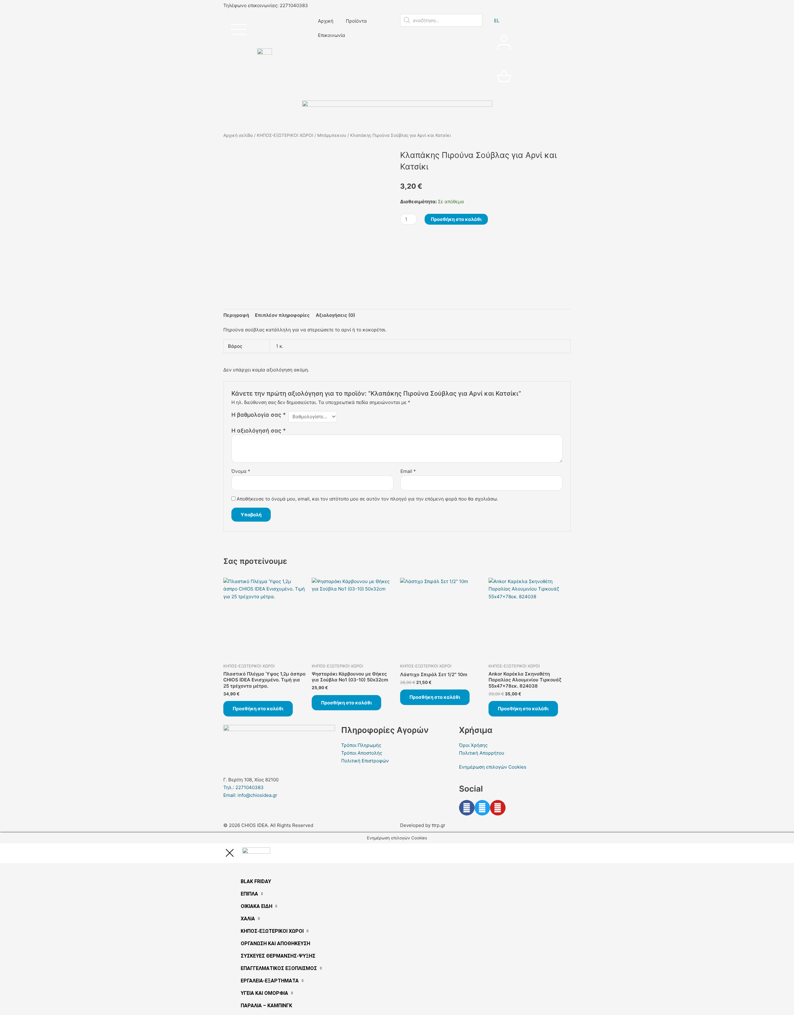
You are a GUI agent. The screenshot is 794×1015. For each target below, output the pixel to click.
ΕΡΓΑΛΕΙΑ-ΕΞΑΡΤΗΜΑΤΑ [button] (270, 981)
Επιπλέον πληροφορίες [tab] (282, 315)
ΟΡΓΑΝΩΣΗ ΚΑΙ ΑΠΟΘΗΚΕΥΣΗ (275, 943)
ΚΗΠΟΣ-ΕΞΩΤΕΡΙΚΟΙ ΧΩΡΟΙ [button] (272, 931)
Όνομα (240, 471)
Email (408, 471)
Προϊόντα (356, 21)
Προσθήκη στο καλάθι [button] (258, 709)
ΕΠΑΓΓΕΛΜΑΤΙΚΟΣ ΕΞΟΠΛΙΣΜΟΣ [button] (279, 968)
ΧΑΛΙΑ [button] (248, 919)
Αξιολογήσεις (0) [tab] (335, 315)
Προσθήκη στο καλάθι (456, 219)
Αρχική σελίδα (238, 135)
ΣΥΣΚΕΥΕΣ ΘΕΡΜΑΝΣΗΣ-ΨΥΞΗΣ (278, 956)
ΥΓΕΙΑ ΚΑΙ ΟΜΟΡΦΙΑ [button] (264, 993)
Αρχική (325, 21)
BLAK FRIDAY (256, 881)
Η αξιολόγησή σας (258, 430)
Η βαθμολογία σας (258, 414)
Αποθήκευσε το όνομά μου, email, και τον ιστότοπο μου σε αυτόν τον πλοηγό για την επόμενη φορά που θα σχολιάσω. (367, 499)
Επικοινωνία (331, 35)
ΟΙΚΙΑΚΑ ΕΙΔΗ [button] (256, 906)
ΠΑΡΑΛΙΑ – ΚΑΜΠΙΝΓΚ (266, 1005)
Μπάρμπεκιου (331, 135)
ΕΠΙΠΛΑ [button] (249, 894)
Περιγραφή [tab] (236, 315)
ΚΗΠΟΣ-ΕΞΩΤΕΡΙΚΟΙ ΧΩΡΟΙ (285, 135)
